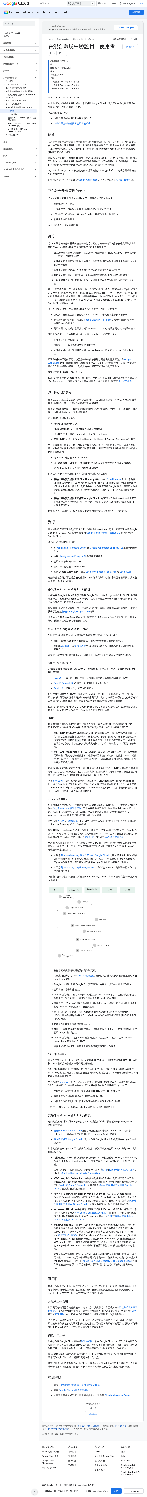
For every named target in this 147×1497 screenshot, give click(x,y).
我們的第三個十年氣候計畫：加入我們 (61, 1491)
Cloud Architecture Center (52, 12)
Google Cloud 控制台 (96, 532)
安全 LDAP (58, 780)
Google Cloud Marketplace (48, 1462)
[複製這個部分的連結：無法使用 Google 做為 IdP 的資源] (93, 1115)
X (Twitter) (125, 1461)
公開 (104, 1169)
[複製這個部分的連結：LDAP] (56, 718)
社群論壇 (72, 1451)
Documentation (19, 12)
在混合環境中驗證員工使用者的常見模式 (79, 1385)
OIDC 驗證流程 (86, 975)
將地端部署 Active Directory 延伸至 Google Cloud (107, 1261)
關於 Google (47, 1485)
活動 (123, 1456)
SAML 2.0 (58, 688)
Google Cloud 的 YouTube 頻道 (128, 1466)
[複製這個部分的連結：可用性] (61, 1279)
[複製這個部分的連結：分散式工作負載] (71, 1301)
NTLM (61, 821)
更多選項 (42, 3)
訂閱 (116, 1491)
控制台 (105, 3)
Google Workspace (87, 179)
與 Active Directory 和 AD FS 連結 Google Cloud (85, 855)
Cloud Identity (123, 179)
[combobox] (81, 3)
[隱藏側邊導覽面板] (34, 1492)
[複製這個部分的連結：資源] (58, 522)
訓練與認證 (100, 1470)
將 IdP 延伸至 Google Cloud (68, 1139)
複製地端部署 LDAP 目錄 (121, 1169)
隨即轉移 (65, 646)
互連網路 (59, 1314)
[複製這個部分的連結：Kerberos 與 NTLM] (70, 799)
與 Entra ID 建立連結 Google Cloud (78, 867)
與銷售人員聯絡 (49, 1467)
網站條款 (68, 1485)
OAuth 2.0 (58, 678)
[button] (17, 43)
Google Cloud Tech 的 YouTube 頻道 (130, 1473)
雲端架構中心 (101, 1465)
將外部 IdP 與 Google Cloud (68, 1130)
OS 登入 (64, 1082)
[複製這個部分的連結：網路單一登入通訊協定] (74, 663)
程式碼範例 (100, 1461)
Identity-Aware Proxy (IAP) (72, 556)
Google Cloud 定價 (50, 1456)
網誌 (123, 1451)
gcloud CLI (115, 532)
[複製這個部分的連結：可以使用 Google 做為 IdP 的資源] (93, 629)
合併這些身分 (125, 381)
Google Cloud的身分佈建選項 (73, 1390)
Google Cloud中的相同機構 (97, 319)
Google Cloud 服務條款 (85, 1485)
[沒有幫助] (135, 39)
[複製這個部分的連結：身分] (58, 236)
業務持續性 (86, 1341)
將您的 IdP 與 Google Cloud (76, 611)
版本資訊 (72, 1461)
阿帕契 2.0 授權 (120, 1426)
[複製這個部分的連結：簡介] (58, 134)
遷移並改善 (80, 646)
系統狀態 (72, 1465)
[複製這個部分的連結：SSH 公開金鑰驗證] (69, 1054)
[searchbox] (19, 23)
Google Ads (125, 571)
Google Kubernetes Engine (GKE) (106, 547)
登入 (142, 3)
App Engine (62, 547)
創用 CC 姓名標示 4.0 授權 (88, 1426)
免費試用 (136, 12)
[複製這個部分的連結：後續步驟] (64, 1378)
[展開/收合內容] (67, 61)
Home (50, 39)
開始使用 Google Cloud (105, 1456)
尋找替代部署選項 (114, 837)
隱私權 (59, 1485)
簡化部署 (89, 837)
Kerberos (72, 821)
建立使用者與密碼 (67, 1235)
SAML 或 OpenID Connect (72, 1185)
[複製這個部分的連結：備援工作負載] (68, 1335)
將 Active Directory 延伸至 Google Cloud (81, 1173)
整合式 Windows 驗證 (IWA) (67, 808)
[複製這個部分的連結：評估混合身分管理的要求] (89, 191)
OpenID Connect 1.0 (64, 683)
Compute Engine (78, 547)
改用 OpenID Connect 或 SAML (90, 1212)
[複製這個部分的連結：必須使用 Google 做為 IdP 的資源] (93, 589)
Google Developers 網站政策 (56, 1429)
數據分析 (111, 571)
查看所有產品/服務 (50, 1451)
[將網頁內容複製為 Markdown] (60, 53)
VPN (134, 1311)
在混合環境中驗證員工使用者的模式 (72, 123)
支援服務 (72, 1456)
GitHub (98, 1451)
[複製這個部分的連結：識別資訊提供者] (75, 392)
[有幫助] (131, 39)
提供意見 (130, 46)
